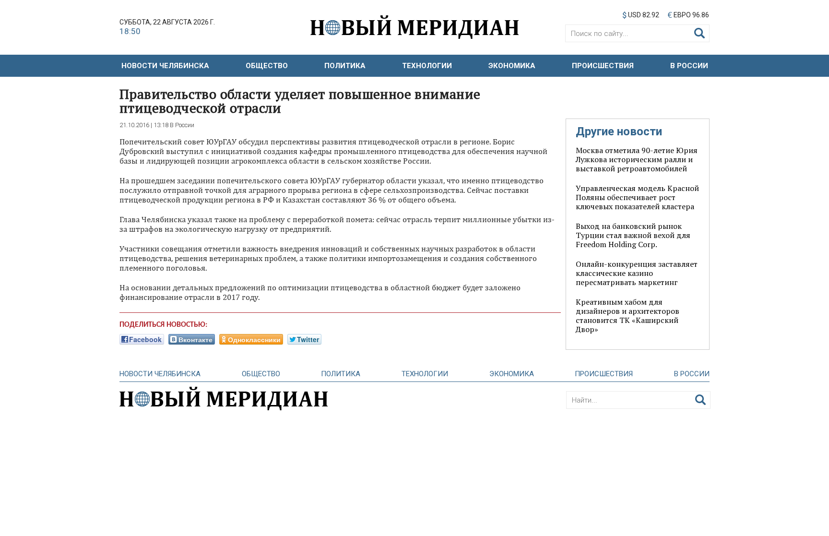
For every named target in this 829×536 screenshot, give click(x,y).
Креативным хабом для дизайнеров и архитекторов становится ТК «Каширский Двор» (627, 315)
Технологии (427, 65)
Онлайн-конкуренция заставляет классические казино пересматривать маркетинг (637, 273)
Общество (267, 65)
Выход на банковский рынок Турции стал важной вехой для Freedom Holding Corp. (633, 235)
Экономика (511, 65)
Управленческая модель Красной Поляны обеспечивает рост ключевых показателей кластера (637, 197)
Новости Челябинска (165, 65)
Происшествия (603, 65)
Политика (345, 65)
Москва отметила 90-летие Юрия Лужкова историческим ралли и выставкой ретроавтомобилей (637, 159)
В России (689, 65)
